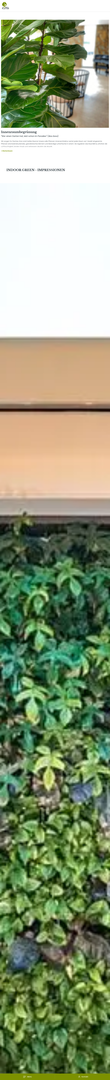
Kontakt (85, 1076)
